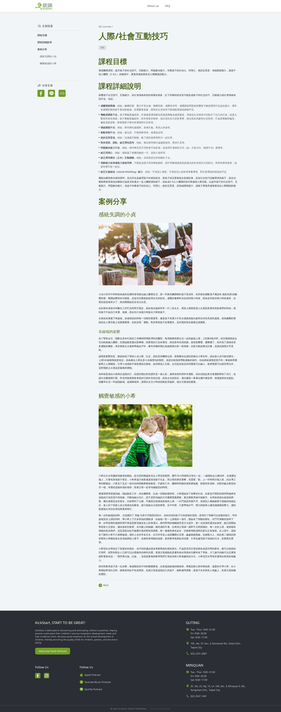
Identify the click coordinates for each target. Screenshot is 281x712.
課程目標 (42, 35)
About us (153, 6)
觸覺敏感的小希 (48, 63)
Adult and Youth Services (53, 651)
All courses (105, 26)
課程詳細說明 (44, 42)
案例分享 (42, 49)
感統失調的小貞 (48, 56)
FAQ (167, 6)
